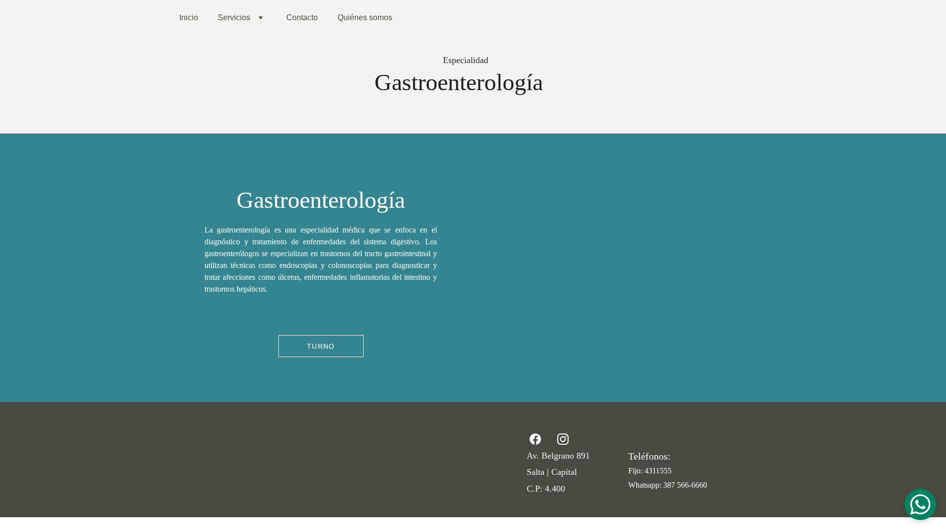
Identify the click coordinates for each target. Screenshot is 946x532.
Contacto (302, 17)
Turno (321, 346)
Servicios (234, 17)
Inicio (188, 17)
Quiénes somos (365, 17)
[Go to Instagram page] (563, 439)
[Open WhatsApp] (920, 504)
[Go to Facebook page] (540, 439)
